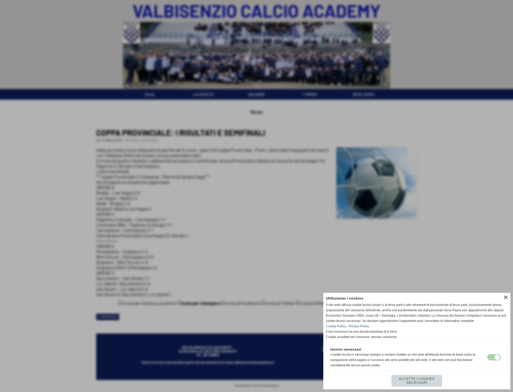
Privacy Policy (359, 326)
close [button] (506, 297)
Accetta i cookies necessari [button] (417, 381)
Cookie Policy (336, 326)
